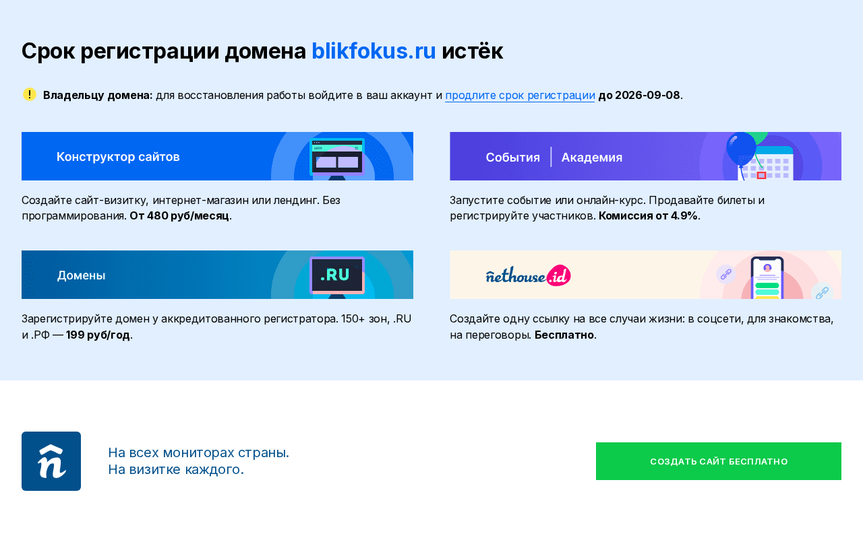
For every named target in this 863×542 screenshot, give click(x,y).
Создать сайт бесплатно (718, 461)
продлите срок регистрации (520, 95)
